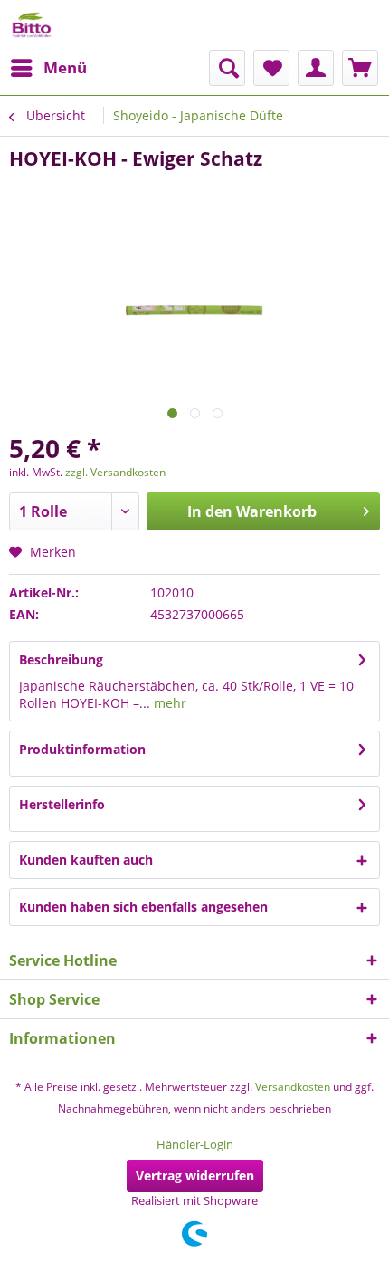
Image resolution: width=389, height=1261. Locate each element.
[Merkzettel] (271, 68)
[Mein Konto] (316, 68)
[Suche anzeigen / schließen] (227, 68)
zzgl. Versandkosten (115, 472)
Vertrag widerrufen (195, 1175)
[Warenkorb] (360, 68)
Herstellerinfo (62, 804)
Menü (65, 67)
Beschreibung (61, 659)
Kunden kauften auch (86, 859)
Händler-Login (195, 1144)
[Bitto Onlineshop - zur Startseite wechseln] (31, 25)
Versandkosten (292, 1086)
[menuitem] (48, 68)
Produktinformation (82, 749)
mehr (168, 703)
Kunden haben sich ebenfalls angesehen (143, 906)
